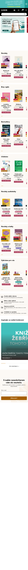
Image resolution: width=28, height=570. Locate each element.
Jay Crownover (18, 210)
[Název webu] (4, 10)
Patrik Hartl (6, 108)
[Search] (24, 14)
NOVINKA (4, 67)
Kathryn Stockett (6, 210)
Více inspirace (13, 366)
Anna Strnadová (18, 73)
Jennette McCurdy (18, 246)
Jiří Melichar (16, 176)
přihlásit (14, 398)
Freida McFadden (18, 140)
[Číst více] (12, 25)
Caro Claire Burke (18, 105)
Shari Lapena (6, 141)
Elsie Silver (6, 71)
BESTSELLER (4, 65)
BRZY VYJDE (4, 101)
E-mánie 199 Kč (5, 240)
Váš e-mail (3, 390)
